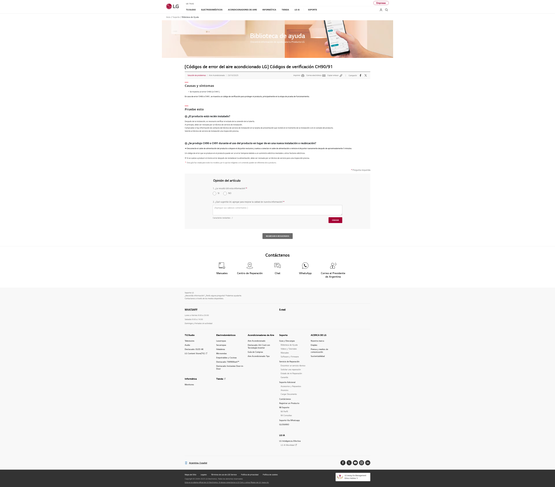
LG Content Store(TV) (195, 353)
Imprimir (296, 75)
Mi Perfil (284, 411)
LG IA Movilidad (287, 445)
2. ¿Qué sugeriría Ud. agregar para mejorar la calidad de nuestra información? (248, 201)
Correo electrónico (313, 75)
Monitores (189, 384)
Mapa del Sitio (190, 474)
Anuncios (284, 390)
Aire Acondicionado (256, 340)
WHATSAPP (191, 309)
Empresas (381, 2)
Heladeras (220, 349)
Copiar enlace (332, 75)
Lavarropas (221, 340)
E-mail (282, 309)
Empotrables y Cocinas (226, 357)
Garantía (284, 377)
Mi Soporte (284, 407)
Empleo (314, 345)
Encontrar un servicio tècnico (293, 365)
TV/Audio (190, 335)
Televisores (189, 340)
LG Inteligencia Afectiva (290, 441)
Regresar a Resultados (277, 236)
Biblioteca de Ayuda (289, 344)
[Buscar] (386, 10)
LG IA (282, 435)
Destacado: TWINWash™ (227, 361)
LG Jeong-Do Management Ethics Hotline (355, 476)
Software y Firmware (290, 356)
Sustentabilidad (318, 356)
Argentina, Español (198, 462)
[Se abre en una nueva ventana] (342, 462)
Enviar (335, 220)
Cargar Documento (289, 394)
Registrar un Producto (289, 403)
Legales (204, 474)
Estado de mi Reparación (291, 373)
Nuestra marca (317, 340)
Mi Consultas (286, 415)
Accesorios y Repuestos (291, 386)
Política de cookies (270, 474)
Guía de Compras (255, 352)
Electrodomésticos (226, 335)
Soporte (283, 335)
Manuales (285, 352)
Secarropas (221, 345)
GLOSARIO (284, 424)
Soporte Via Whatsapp (289, 420)
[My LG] (381, 10)
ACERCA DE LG (318, 335)
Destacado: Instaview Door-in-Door (230, 367)
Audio (187, 345)
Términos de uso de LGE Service (224, 474)
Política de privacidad (249, 474)
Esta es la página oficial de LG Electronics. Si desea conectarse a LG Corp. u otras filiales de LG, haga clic (227, 482)
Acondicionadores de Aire (261, 335)
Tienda (219, 378)
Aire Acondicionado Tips (259, 356)
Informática (191, 378)
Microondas (221, 353)
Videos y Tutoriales (289, 348)
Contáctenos (285, 399)
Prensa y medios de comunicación (319, 350)
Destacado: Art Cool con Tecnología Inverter (259, 346)
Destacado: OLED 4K (194, 349)
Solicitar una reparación (291, 369)
